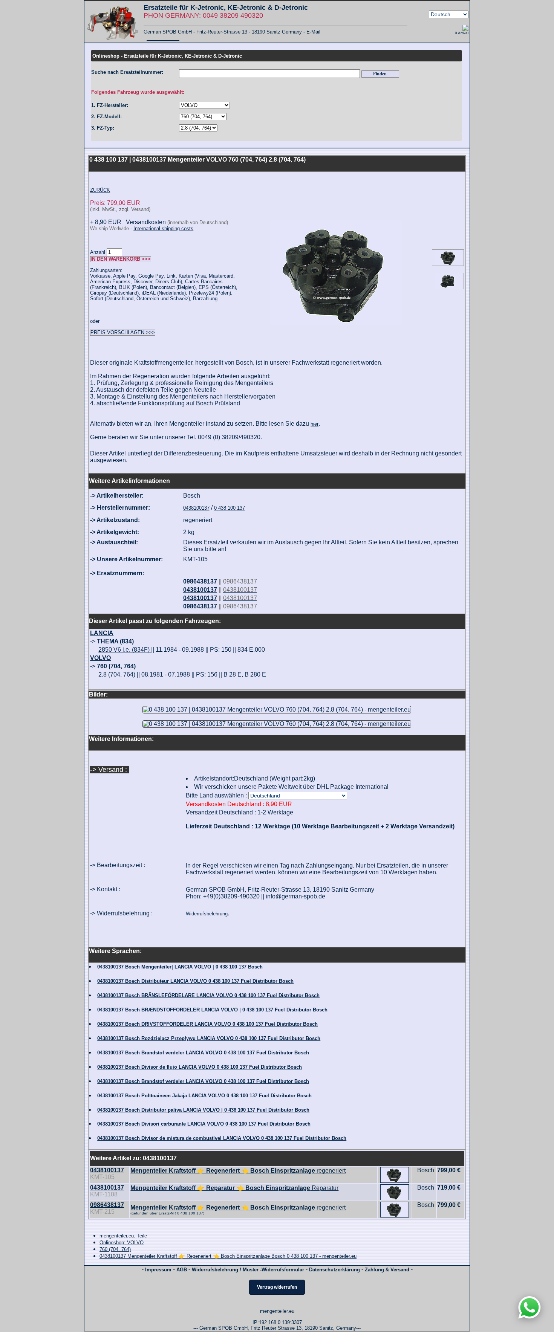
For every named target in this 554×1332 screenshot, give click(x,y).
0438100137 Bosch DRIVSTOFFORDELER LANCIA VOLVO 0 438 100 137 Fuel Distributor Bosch (207, 1024)
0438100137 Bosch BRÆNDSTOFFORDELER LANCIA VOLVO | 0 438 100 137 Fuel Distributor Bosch (212, 1010)
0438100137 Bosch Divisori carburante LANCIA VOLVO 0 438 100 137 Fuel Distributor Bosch (204, 1124)
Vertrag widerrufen (277, 1287)
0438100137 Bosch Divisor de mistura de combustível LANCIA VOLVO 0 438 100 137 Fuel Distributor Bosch (221, 1138)
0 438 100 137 (229, 508)
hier (314, 424)
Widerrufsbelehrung (207, 914)
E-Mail (313, 32)
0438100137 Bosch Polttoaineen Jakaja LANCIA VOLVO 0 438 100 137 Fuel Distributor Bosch (204, 1095)
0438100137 (196, 508)
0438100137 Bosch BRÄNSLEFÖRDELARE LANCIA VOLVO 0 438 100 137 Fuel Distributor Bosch (208, 995)
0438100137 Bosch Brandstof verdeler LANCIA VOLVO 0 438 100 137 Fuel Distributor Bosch (203, 1053)
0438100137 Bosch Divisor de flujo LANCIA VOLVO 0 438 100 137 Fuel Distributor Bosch (199, 1067)
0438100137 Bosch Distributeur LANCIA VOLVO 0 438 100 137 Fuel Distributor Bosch (195, 981)
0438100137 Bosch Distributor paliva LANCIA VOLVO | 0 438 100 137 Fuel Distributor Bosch (203, 1110)
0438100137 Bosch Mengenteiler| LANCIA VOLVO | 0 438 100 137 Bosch (180, 967)
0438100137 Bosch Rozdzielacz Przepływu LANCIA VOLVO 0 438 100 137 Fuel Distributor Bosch (208, 1038)
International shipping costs (163, 228)
